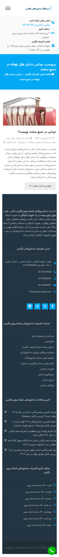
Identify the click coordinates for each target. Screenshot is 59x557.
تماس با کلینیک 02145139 (36, 24)
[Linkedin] (30, 306)
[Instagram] (37, 306)
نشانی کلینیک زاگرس (41, 41)
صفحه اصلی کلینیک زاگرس (38, 74)
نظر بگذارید (11, 142)
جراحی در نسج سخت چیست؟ (37, 131)
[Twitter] (45, 306)
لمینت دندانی (47, 368)
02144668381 (44, 278)
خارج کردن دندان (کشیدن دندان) (37, 363)
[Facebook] (52, 306)
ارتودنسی (49, 341)
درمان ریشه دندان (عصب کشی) (38, 346)
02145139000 (44, 272)
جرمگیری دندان (46, 374)
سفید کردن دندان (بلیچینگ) (39, 357)
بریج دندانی (48, 379)
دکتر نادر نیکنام (22, 138)
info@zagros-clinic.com (40, 291)
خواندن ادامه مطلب (41, 185)
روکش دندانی (47, 385)
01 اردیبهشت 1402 (42, 138)
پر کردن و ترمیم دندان (43, 335)
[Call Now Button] (52, 550)
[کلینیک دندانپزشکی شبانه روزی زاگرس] (38, 8)
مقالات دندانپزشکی (26, 142)
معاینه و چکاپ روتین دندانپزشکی (37, 352)
